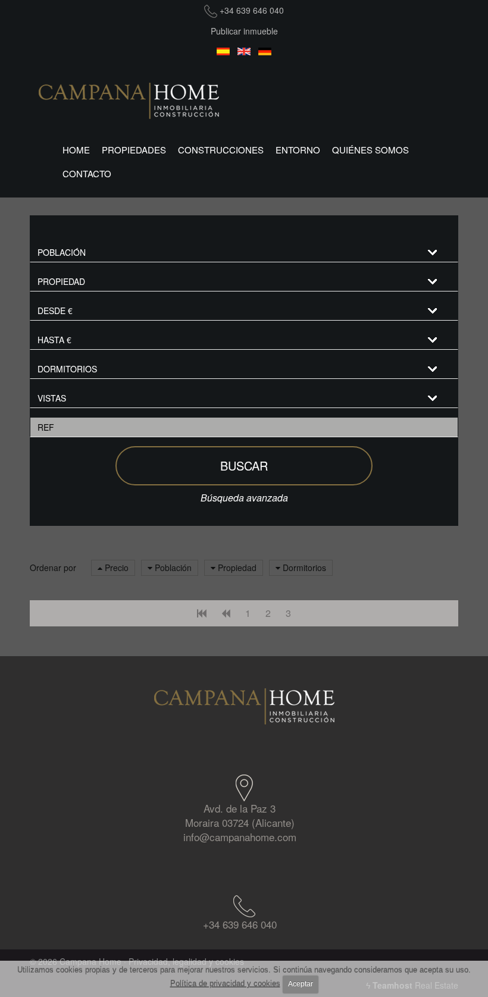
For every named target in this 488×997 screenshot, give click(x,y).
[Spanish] (223, 52)
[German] (265, 52)
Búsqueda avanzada (244, 497)
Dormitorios (303, 567)
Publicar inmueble (244, 31)
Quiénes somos (370, 149)
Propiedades (134, 149)
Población (172, 567)
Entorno (298, 149)
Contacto (86, 173)
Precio (115, 567)
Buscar (244, 465)
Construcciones (221, 149)
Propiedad (235, 567)
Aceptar (300, 984)
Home (76, 149)
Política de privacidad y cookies (225, 983)
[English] (244, 52)
